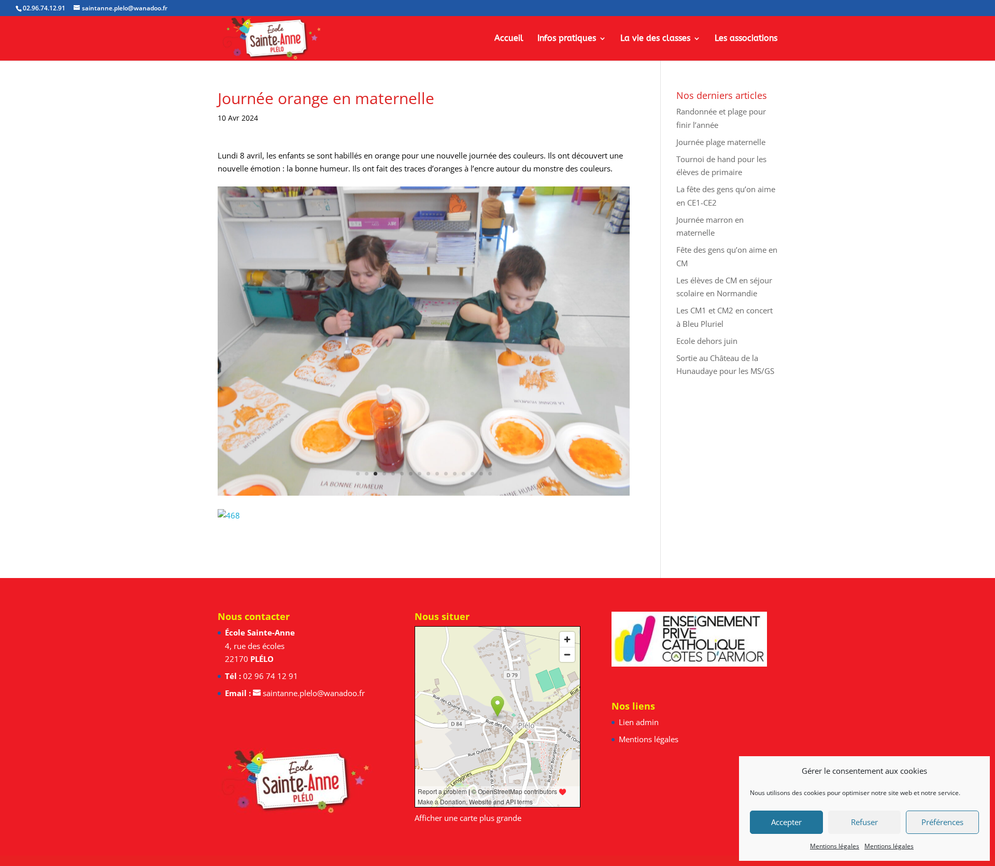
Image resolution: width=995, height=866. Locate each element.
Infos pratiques (566, 39)
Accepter (786, 822)
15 (481, 473)
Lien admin (639, 722)
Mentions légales (834, 846)
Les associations (746, 39)
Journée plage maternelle (720, 142)
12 (455, 473)
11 (446, 473)
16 (490, 473)
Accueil (508, 39)
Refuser (864, 822)
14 (472, 473)
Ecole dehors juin (706, 341)
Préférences (942, 822)
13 (463, 473)
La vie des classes (655, 39)
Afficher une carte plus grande (468, 818)
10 (437, 473)
